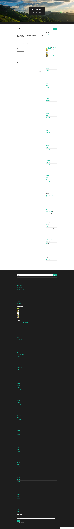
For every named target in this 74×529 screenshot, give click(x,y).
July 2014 (47, 190)
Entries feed (47, 263)
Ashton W (49, 47)
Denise (23, 30)
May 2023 (47, 89)
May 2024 (18, 398)
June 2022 (18, 428)
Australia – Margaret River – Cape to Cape (22, 322)
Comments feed (19, 301)
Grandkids (47, 222)
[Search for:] (51, 29)
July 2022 (47, 104)
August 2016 (47, 166)
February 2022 (48, 115)
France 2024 (18, 343)
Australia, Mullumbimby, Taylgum (50, 198)
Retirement (47, 247)
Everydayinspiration (48, 213)
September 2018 (48, 143)
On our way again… (48, 38)
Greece (47, 224)
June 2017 (18, 477)
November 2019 (19, 460)
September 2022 (48, 100)
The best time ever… (19, 287)
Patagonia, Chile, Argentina (49, 239)
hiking (47, 226)
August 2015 (18, 492)
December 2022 (19, 415)
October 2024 (48, 70)
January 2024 (48, 81)
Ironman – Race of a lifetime (49, 228)
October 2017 (48, 147)
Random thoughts (21, 48)
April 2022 (18, 432)
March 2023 (18, 413)
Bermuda (18, 328)
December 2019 (48, 136)
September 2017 (48, 149)
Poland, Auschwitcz (48, 241)
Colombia (47, 207)
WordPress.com (19, 303)
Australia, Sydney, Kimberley (49, 200)
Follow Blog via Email (20, 514)
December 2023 (48, 83)
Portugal (47, 243)
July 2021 (47, 128)
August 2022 (47, 102)
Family (47, 215)
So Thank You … (48, 36)
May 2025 (18, 383)
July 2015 (18, 494)
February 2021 (48, 132)
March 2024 (18, 400)
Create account (48, 259)
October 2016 (48, 162)
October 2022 (48, 98)
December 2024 (48, 68)
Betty (49, 55)
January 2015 (48, 179)
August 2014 (18, 509)
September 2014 (19, 507)
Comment (40, 71)
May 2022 (18, 430)
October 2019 (19, 462)
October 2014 (48, 183)
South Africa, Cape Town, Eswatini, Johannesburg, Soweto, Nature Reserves (27, 375)
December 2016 (48, 158)
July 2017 (18, 475)
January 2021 (48, 134)
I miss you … (47, 34)
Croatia (47, 209)
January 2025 (48, 66)
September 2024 (48, 72)
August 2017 (47, 151)
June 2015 (47, 175)
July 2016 (47, 168)
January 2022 (48, 117)
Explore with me (37, 9)
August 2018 (47, 145)
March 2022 (47, 113)
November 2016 (48, 160)
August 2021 (18, 447)
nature (47, 232)
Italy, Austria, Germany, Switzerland (50, 230)
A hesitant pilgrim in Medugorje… (21, 289)
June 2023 (47, 87)
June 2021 (47, 130)
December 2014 (48, 181)
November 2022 (48, 96)
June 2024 (47, 74)
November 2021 (48, 121)
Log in (47, 261)
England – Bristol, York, (49, 211)
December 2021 (48, 119)
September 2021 (19, 445)
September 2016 (48, 164)
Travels (47, 254)
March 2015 (47, 177)
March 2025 (18, 385)
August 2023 (47, 85)
